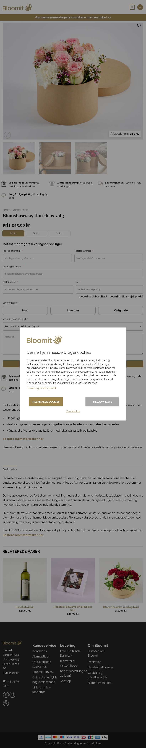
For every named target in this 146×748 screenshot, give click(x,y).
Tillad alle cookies (46, 401)
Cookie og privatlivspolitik (41, 388)
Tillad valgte (102, 401)
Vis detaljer (73, 411)
